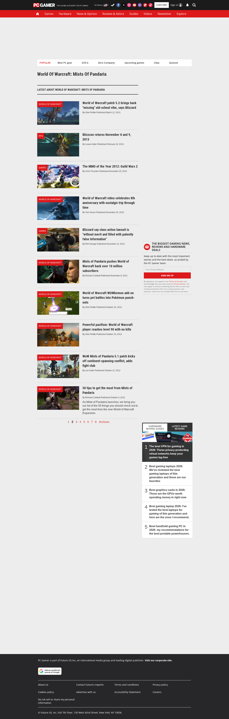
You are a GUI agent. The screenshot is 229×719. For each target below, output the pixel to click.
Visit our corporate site (158, 660)
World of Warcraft (50, 104)
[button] (194, 5)
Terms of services (176, 281)
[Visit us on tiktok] (151, 5)
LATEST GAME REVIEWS (179, 427)
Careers (157, 692)
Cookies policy (46, 692)
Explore (181, 14)
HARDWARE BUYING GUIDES (155, 427)
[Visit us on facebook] (118, 5)
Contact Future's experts (90, 684)
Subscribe (161, 5)
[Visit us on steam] (113, 5)
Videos (148, 14)
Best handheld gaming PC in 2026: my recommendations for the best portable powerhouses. (169, 530)
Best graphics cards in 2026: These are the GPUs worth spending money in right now (167, 494)
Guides (133, 14)
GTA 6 (85, 62)
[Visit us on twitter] (124, 5)
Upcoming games (134, 62)
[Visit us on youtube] (134, 5)
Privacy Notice (179, 284)
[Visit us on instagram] (129, 5)
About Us (43, 684)
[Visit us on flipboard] (145, 5)
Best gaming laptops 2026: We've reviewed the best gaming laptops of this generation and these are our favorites (167, 473)
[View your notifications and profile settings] (187, 5)
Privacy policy (160, 684)
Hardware (65, 14)
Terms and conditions (126, 684)
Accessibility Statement (127, 692)
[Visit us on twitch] (140, 5)
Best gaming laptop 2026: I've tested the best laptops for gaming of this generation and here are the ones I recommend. (169, 512)
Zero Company (106, 62)
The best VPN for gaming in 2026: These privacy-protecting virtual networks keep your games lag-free (169, 452)
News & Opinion (87, 14)
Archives (104, 422)
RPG (41, 135)
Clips (156, 62)
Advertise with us (86, 692)
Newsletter (164, 14)
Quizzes (173, 62)
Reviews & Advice (113, 14)
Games (49, 14)
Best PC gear (65, 62)
